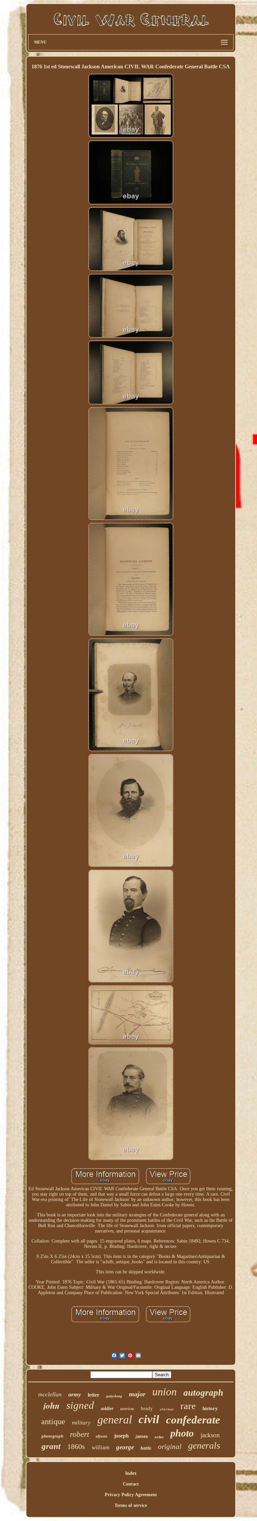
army (74, 1394)
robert (79, 1434)
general (114, 1419)
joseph (121, 1436)
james (142, 1436)
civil (149, 1419)
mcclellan (50, 1394)
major (137, 1394)
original (169, 1447)
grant (51, 1446)
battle (146, 1448)
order (159, 1437)
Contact (131, 1483)
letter (93, 1395)
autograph (203, 1393)
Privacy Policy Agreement (131, 1494)
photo (182, 1433)
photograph (52, 1436)
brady (147, 1408)
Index (131, 1473)
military (81, 1422)
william (100, 1447)
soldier (107, 1408)
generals (204, 1445)
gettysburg (114, 1396)
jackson (210, 1435)
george (125, 1447)
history (210, 1408)
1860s (76, 1446)
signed (80, 1405)
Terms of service (130, 1505)
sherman (167, 1409)
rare (188, 1405)
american (127, 1408)
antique (53, 1421)
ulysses (101, 1436)
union (164, 1392)
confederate (193, 1420)
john (52, 1405)
